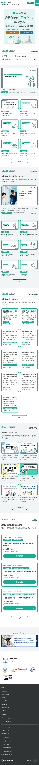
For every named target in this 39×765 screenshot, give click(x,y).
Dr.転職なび (4, 730)
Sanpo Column (5, 700)
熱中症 (23, 92)
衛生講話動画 (10, 234)
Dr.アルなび (4, 733)
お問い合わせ (4, 710)
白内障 (22, 234)
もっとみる (19, 161)
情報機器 (11, 114)
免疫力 (3, 254)
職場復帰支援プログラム (20, 212)
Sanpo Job (4, 704)
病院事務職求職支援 (6, 747)
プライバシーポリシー (6, 718)
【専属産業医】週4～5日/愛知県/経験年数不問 (18, 598)
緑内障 (27, 234)
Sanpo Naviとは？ (6, 707)
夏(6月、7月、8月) (14, 92)
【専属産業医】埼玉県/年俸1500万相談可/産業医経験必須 (19, 544)
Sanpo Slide (4, 691)
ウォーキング (24, 254)
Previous (6, 78)
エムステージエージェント (8, 744)
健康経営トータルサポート (8, 741)
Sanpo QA (4, 697)
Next (33, 78)
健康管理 (5, 111)
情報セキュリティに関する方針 (9, 721)
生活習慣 (24, 151)
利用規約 (3, 714)
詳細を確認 (19, 556)
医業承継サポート (5, 754)
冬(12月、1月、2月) (7, 133)
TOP (2, 687)
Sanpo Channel (5, 694)
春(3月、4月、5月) (25, 114)
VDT (7, 114)
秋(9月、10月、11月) (18, 133)
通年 (3, 114)
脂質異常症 (5, 274)
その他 (4, 92)
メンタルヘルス (7, 212)
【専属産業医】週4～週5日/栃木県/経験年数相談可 (19, 571)
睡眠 (7, 153)
